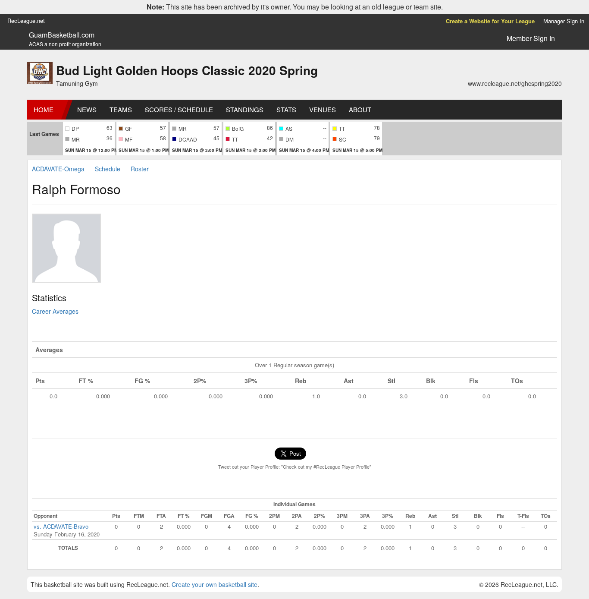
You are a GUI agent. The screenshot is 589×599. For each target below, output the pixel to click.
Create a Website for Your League (490, 21)
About (360, 109)
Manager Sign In (563, 21)
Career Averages (55, 311)
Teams (121, 109)
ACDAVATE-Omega (58, 168)
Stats (286, 109)
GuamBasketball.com (61, 35)
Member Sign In (531, 38)
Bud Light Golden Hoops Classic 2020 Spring (187, 70)
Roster (140, 168)
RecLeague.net (26, 20)
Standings (244, 109)
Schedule (107, 168)
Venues (322, 109)
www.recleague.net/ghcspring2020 (515, 83)
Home (43, 109)
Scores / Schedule (179, 109)
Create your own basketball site (214, 584)
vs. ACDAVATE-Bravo (61, 526)
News (87, 109)
